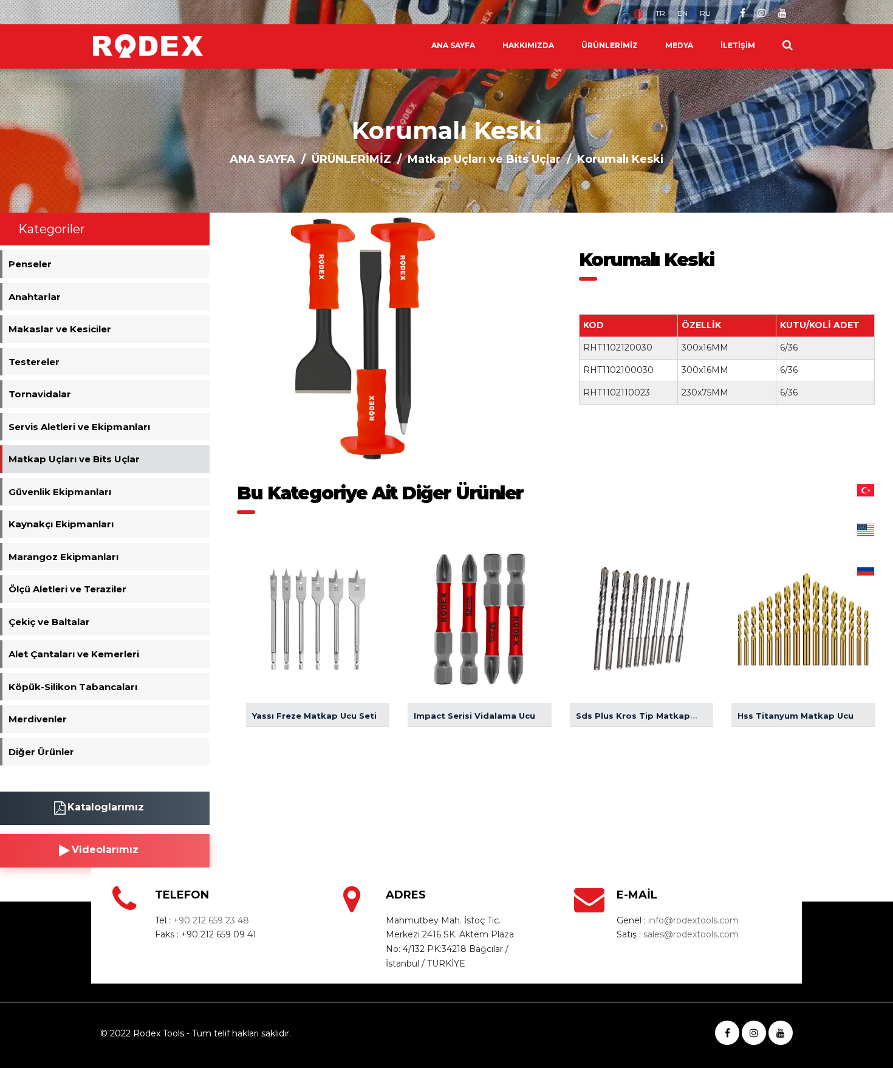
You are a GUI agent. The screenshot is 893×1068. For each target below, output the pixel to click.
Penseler (30, 264)
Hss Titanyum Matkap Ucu (795, 716)
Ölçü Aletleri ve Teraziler (67, 589)
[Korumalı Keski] (362, 337)
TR (660, 13)
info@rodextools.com (693, 920)
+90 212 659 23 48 (211, 920)
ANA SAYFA (453, 45)
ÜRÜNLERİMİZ (609, 45)
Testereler (34, 362)
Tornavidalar (40, 394)
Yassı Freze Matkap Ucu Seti (314, 716)
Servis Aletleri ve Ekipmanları (79, 427)
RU (705, 13)
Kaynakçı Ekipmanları (61, 524)
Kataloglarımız (105, 807)
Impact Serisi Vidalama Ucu (474, 716)
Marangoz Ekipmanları (63, 557)
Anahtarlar (35, 297)
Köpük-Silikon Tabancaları (73, 687)
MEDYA (679, 45)
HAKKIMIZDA (528, 45)
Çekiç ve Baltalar (49, 622)
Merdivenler (38, 719)
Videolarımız (105, 849)
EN (682, 13)
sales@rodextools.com (691, 934)
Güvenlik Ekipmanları (60, 492)
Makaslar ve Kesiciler (60, 329)
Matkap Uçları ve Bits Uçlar (484, 159)
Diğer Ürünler (41, 752)
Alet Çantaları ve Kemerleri (74, 654)
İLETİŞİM (737, 45)
